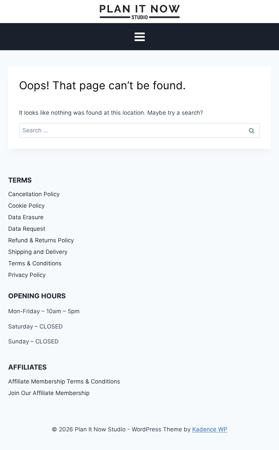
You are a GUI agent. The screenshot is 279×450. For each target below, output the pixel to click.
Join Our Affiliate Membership (48, 393)
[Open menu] (139, 37)
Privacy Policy (27, 274)
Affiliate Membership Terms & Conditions (64, 381)
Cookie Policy (26, 205)
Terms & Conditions (35, 263)
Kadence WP (209, 429)
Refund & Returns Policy (41, 240)
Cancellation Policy (34, 194)
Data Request (26, 228)
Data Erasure (26, 217)
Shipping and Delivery (37, 251)
